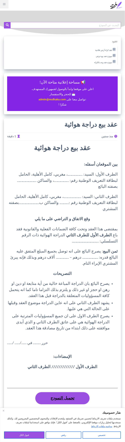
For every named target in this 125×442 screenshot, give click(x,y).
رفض (63, 435)
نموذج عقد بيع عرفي (104, 56)
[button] (4, 4)
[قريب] (3, 411)
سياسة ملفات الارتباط (101, 426)
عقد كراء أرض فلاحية (103, 50)
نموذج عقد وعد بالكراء (103, 62)
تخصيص (101, 435)
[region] (62, 424)
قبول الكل (24, 435)
